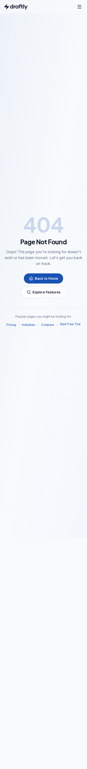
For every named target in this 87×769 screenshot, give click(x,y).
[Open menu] (79, 7)
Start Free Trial (70, 324)
